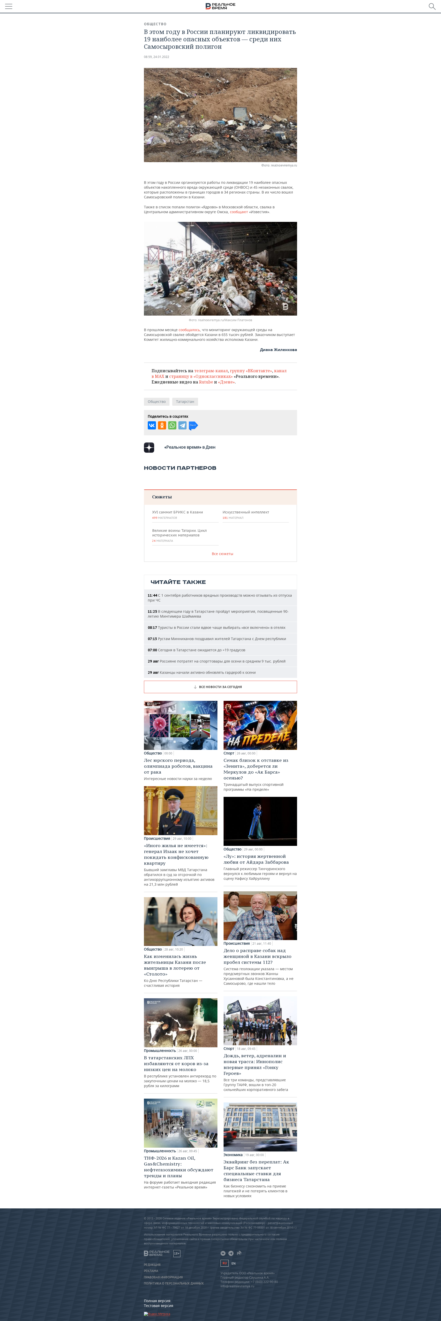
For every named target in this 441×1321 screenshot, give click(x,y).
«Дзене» (226, 382)
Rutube (206, 382)
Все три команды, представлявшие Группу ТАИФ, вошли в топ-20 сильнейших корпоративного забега (256, 1072)
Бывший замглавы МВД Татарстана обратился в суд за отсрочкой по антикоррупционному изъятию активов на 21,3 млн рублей (179, 865)
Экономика (233, 1155)
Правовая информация (163, 1277)
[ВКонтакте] (152, 425)
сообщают (239, 211)
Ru (225, 1263)
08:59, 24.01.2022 (156, 57)
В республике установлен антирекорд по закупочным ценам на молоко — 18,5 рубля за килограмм (180, 1071)
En (233, 1263)
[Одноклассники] (162, 425)
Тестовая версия (158, 1305)
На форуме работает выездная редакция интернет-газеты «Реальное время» (180, 1172)
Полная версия (157, 1300)
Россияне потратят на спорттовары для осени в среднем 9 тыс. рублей (217, 661)
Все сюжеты (222, 553)
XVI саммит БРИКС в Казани (177, 515)
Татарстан (185, 401)
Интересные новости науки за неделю (178, 769)
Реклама (151, 1271)
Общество (155, 24)
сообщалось (189, 329)
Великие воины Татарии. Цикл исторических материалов (179, 535)
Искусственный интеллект (246, 515)
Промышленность (160, 1051)
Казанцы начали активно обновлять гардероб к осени (202, 672)
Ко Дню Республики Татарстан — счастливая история (175, 970)
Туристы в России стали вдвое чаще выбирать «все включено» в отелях (216, 627)
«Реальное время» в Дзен (189, 447)
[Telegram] (182, 425)
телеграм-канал (211, 371)
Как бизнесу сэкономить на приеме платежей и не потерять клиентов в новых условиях (256, 1178)
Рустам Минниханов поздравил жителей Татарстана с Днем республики (217, 638)
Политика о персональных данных (174, 1283)
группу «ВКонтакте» (251, 371)
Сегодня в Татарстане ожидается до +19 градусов (196, 649)
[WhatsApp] (172, 425)
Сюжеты (162, 497)
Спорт (229, 753)
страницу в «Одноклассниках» (201, 376)
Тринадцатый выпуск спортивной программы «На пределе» (256, 774)
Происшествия (157, 838)
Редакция (152, 1265)
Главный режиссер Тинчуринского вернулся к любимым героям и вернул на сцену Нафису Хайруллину (260, 867)
